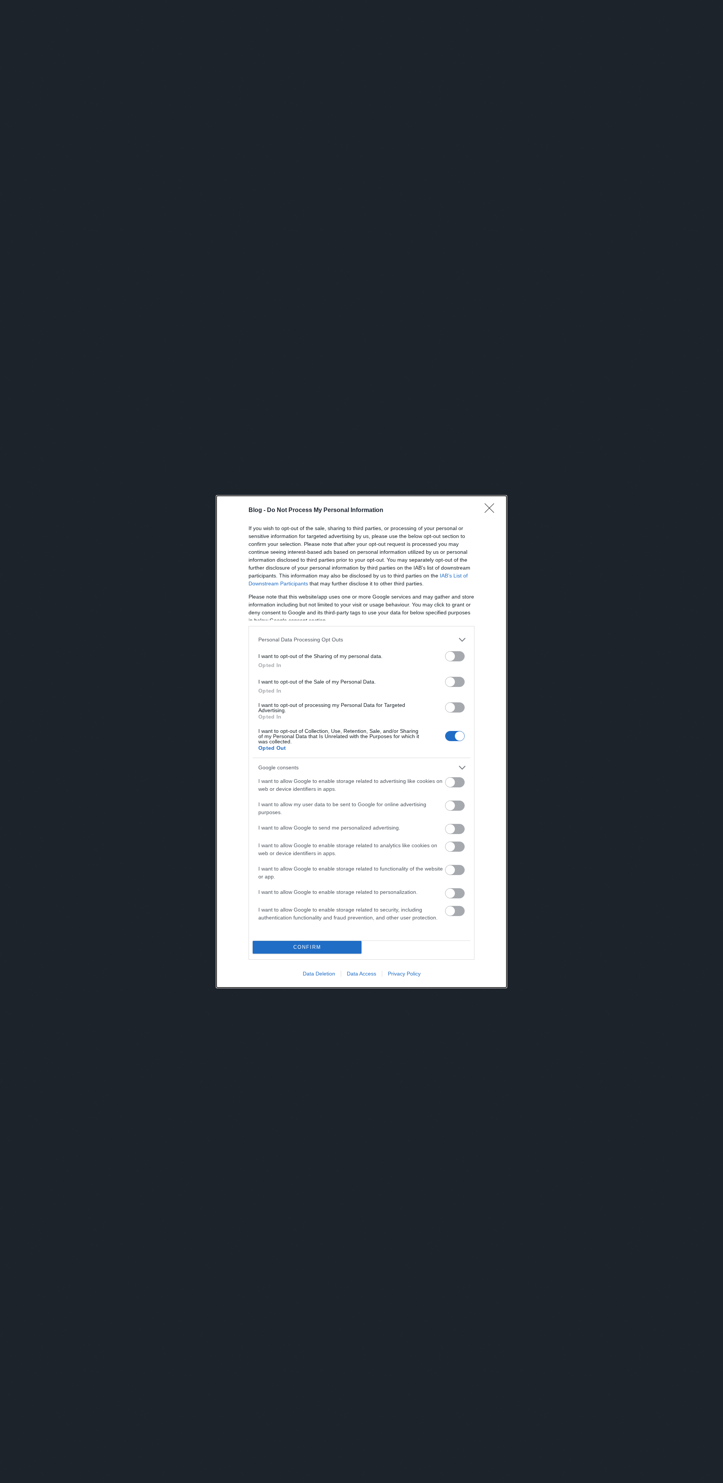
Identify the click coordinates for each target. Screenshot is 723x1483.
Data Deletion (319, 974)
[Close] (492, 510)
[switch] (455, 656)
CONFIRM (307, 947)
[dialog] (361, 742)
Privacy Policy (404, 974)
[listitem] (361, 640)
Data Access (361, 974)
